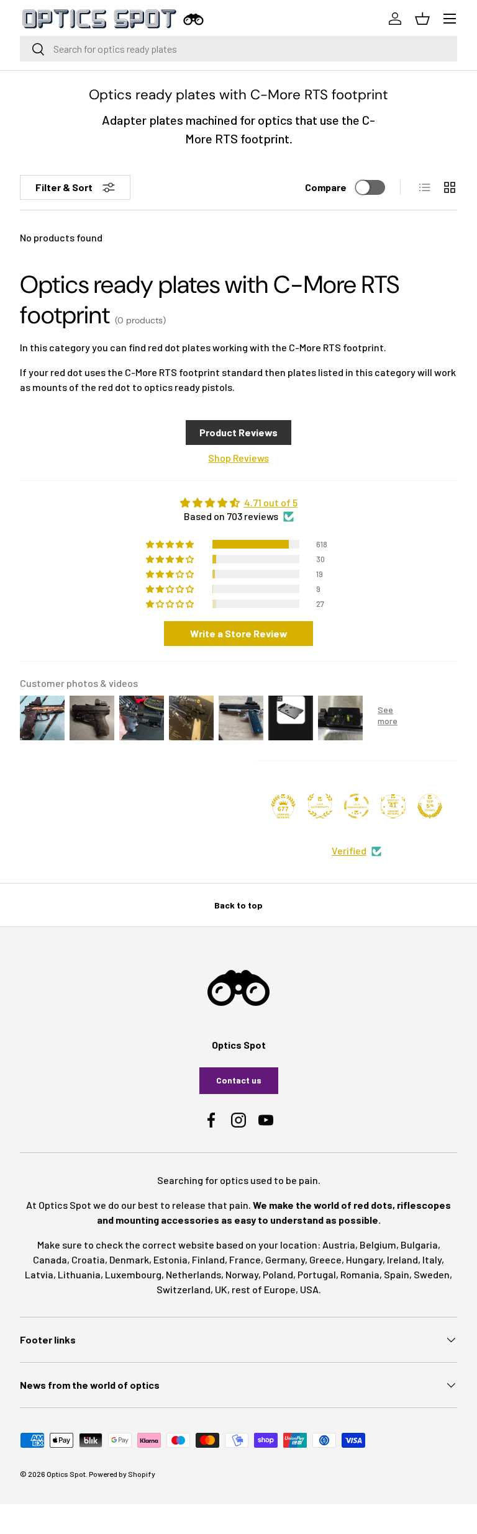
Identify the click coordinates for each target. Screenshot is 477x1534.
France (245, 1259)
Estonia (170, 1259)
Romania (359, 1274)
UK (221, 1289)
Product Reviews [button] (238, 432)
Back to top (238, 905)
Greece (325, 1259)
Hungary (364, 1259)
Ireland (402, 1259)
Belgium (378, 1244)
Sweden (432, 1274)
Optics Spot (66, 1473)
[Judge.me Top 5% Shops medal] (429, 806)
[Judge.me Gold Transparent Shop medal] (356, 806)
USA (309, 1289)
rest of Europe (264, 1289)
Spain (396, 1274)
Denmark (129, 1259)
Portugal (317, 1274)
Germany (285, 1259)
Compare (326, 187)
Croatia (88, 1259)
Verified (349, 850)
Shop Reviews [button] (238, 458)
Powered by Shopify (122, 1473)
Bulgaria (419, 1244)
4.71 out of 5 (271, 502)
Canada (50, 1259)
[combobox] (238, 48)
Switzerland (184, 1289)
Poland (278, 1274)
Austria (338, 1244)
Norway (241, 1274)
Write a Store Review (239, 633)
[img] (238, 502)
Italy (432, 1259)
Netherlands (193, 1274)
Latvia (39, 1274)
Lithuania (79, 1274)
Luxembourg (133, 1274)
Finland (208, 1259)
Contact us (238, 1080)
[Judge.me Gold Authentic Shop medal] (319, 806)
